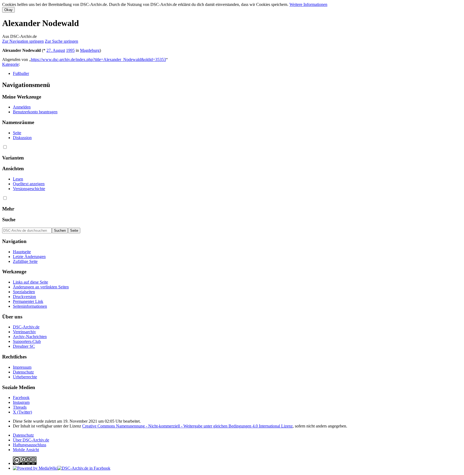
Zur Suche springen (61, 41)
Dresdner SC (24, 346)
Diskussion (22, 137)
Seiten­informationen (30, 306)
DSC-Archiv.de (26, 327)
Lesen (18, 179)
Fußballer (21, 73)
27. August (55, 50)
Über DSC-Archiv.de (31, 440)
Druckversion (24, 296)
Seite (17, 132)
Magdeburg (90, 50)
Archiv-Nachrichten (30, 336)
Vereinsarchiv (24, 331)
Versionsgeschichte (29, 188)
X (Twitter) (22, 412)
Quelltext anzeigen (29, 184)
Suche (8, 219)
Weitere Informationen (308, 4)
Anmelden (22, 107)
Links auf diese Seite (30, 282)
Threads (20, 407)
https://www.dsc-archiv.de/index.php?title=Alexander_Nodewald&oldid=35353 (98, 59)
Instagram (21, 402)
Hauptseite (22, 251)
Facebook (21, 397)
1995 (70, 50)
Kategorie (10, 64)
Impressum (22, 367)
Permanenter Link (28, 301)
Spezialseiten (24, 291)
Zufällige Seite (25, 261)
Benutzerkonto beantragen (35, 112)
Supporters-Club (27, 341)
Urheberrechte (25, 377)
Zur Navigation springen (23, 41)
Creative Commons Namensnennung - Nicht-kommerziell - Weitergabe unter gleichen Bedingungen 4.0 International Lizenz (187, 426)
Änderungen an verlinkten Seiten (41, 287)
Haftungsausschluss (29, 445)
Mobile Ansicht (26, 449)
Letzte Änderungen (29, 256)
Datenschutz (23, 372)
